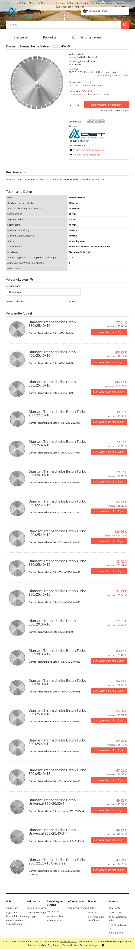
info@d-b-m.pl (115, 932)
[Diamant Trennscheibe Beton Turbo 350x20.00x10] (17, 478)
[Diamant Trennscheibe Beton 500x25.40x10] (17, 389)
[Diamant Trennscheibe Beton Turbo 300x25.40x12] (17, 747)
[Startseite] (23, 11)
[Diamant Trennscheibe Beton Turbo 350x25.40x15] (17, 598)
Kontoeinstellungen (37, 912)
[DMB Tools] (87, 133)
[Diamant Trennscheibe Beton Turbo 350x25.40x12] (17, 568)
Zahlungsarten (54, 920)
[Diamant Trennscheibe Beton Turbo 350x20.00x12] (17, 658)
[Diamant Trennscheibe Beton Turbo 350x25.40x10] (17, 449)
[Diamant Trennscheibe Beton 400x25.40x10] (17, 359)
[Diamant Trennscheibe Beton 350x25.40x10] (17, 329)
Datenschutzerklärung (79, 907)
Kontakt (92, 907)
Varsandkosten (55, 916)
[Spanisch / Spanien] (113, 2)
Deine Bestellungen (37, 907)
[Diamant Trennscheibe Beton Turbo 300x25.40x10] (17, 717)
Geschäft (31, 916)
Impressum (12, 907)
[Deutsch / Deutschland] (52, 2)
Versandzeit (53, 911)
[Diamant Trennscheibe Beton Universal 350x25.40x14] (17, 837)
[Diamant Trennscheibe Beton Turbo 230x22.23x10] (17, 419)
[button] (86, 149)
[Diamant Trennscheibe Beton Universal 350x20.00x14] (17, 807)
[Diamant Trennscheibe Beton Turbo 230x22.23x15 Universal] (17, 867)
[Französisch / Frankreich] (70, 6)
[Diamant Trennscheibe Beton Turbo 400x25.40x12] (17, 538)
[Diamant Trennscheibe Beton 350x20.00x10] (17, 628)
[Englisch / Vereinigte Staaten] (83, 2)
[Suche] (125, 25)
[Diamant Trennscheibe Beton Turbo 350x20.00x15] (17, 688)
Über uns (93, 912)
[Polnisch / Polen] (27, 2)
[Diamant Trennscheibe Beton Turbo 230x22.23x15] (17, 508)
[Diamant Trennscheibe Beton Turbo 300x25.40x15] (17, 777)
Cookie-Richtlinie (68, 941)
